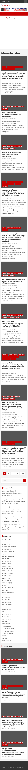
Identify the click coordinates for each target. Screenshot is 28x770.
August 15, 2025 (6, 371)
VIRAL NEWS (5, 641)
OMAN (4, 607)
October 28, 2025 (6, 158)
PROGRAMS (5, 617)
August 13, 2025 (6, 412)
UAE (3, 636)
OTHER (4, 612)
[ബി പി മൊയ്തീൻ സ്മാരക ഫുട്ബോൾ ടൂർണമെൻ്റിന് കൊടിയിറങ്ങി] (14, 103)
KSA (3, 585)
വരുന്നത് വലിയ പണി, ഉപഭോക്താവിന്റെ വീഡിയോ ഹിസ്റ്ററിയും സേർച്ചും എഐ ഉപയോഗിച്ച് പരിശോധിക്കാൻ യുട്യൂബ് (12, 406)
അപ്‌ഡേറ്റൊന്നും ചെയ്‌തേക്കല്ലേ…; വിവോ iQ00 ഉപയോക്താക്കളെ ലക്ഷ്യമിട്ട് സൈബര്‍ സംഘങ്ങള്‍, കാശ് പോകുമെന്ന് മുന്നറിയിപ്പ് (13, 75)
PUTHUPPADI (6, 619)
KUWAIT (4, 590)
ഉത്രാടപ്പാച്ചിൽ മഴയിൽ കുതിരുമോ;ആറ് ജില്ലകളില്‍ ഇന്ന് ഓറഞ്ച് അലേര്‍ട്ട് (12, 493)
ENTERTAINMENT (7, 556)
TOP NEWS (12, 69)
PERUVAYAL (5, 614)
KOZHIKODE (9, 182)
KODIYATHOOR (6, 573)
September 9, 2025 (6, 329)
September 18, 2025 (6, 243)
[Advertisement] (14, 33)
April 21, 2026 (5, 81)
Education (5, 354)
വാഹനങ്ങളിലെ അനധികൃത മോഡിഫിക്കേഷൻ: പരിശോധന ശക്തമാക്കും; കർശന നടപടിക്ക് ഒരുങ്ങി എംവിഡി (12, 723)
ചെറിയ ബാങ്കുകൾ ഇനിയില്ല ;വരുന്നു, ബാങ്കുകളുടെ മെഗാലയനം (11, 154)
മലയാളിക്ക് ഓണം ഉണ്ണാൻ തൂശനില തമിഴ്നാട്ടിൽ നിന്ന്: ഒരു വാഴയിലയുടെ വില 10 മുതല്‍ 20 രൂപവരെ (13, 501)
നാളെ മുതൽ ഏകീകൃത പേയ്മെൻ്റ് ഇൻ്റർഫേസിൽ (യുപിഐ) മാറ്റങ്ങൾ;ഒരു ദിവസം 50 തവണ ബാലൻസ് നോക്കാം (14, 451)
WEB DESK (11, 81)
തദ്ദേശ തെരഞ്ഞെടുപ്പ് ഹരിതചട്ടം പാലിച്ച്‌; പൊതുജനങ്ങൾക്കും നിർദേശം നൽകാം (13, 281)
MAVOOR (4, 600)
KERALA (4, 67)
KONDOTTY (5, 578)
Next (22, 473)
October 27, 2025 (6, 198)
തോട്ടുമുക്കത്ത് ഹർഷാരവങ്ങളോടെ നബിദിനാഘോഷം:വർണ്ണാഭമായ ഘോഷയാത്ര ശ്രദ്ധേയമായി (13, 519)
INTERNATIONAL (7, 561)
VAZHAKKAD (5, 638)
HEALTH (10, 354)
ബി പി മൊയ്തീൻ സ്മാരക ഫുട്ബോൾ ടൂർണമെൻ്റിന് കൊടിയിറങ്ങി (11, 114)
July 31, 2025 (5, 456)
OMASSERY (5, 609)
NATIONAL (20, 146)
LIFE (15, 67)
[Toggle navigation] (3, 14)
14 (17, 473)
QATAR (4, 621)
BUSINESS (5, 544)
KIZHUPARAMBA (6, 568)
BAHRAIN (4, 542)
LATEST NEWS (10, 67)
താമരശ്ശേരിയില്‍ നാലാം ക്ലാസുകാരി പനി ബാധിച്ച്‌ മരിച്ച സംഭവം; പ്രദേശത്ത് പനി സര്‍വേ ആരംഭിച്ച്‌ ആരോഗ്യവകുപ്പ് (13, 365)
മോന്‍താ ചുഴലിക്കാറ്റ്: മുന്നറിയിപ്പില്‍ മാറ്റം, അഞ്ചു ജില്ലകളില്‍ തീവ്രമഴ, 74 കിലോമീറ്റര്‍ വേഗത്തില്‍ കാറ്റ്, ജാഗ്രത (14, 193)
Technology (6, 69)
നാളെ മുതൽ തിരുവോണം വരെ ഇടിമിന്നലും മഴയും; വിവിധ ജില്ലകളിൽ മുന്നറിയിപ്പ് (13, 527)
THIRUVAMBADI (6, 631)
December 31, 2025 (6, 118)
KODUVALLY (5, 576)
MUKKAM (5, 317)
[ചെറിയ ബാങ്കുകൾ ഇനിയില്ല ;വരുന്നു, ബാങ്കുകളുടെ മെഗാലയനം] (14, 142)
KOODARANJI (6, 580)
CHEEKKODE (5, 549)
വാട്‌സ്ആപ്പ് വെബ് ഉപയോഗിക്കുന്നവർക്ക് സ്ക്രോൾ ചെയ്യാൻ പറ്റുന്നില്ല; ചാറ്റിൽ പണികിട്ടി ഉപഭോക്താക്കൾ (12, 324)
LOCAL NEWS (20, 67)
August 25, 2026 (6, 672)
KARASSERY (5, 564)
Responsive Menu (25, 1)
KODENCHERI (6, 571)
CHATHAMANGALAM (8, 547)
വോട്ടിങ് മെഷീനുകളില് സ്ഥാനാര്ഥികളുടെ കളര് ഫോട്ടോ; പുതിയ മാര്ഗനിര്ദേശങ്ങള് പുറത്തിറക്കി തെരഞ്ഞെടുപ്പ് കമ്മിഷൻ (13, 237)
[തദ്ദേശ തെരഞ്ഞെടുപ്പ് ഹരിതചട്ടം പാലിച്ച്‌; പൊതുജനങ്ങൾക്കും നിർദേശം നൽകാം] (14, 269)
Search (24, 480)
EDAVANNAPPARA (7, 552)
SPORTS (4, 624)
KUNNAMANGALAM (7, 588)
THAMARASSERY (6, 359)
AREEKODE (5, 540)
